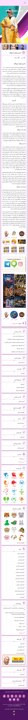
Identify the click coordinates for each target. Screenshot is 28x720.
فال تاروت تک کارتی (20, 566)
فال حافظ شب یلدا (20, 650)
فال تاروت (22, 597)
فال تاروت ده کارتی (20, 585)
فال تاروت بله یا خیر (20, 594)
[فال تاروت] (20, 280)
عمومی (17, 323)
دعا (23, 426)
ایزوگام (4, 67)
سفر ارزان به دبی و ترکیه (19, 620)
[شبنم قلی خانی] (6, 47)
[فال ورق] (8, 302)
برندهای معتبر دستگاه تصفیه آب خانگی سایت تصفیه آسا (14, 609)
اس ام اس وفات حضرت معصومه (17, 345)
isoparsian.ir (23, 98)
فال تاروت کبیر (21, 557)
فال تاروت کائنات (20, 563)
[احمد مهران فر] (22, 47)
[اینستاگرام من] (12, 696)
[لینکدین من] (10, 699)
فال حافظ (22, 644)
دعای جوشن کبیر (20, 423)
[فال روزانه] (8, 280)
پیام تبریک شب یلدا (20, 653)
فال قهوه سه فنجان (20, 387)
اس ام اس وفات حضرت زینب (18, 336)
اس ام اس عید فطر (20, 348)
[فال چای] (20, 302)
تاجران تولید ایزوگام (14, 10)
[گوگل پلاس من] (17, 699)
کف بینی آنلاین (21, 401)
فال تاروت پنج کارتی (20, 575)
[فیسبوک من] (15, 696)
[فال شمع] (8, 291)
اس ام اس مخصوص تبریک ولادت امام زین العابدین (14, 342)
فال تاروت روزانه (20, 553)
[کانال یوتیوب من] (14, 699)
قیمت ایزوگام (23, 76)
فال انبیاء (22, 373)
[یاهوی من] (23, 696)
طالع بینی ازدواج (21, 412)
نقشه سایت (7, 709)
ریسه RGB (22, 459)
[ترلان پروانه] (14, 47)
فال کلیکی (22, 437)
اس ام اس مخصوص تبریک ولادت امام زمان (15, 339)
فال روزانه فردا (21, 685)
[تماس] (8, 696)
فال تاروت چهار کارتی (20, 572)
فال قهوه (22, 384)
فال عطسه (22, 674)
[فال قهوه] (20, 291)
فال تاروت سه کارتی (20, 569)
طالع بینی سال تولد (20, 543)
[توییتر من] (4, 696)
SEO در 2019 (22, 627)
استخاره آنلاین (21, 362)
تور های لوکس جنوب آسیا (19, 617)
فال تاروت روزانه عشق (19, 591)
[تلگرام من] (19, 696)
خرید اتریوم (21, 623)
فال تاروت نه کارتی (20, 582)
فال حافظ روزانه (21, 647)
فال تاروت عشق (21, 588)
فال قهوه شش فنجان (20, 390)
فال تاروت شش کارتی (19, 578)
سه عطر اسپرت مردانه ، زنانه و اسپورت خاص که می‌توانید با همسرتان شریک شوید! (15, 613)
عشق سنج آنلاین (21, 448)
